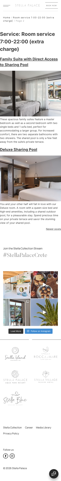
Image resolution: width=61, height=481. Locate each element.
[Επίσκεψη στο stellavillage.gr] (46, 377)
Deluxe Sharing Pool (18, 149)
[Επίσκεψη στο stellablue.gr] (15, 398)
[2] (6, 5)
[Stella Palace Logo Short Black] (27, 5)
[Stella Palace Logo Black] (15, 377)
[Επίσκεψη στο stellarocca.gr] (46, 353)
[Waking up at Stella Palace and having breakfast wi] (44, 284)
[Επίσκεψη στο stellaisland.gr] (15, 354)
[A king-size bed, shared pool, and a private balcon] (16, 312)
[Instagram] (12, 455)
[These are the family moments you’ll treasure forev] (44, 312)
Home (6, 17)
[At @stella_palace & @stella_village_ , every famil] (16, 284)
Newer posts (53, 228)
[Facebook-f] (5, 455)
